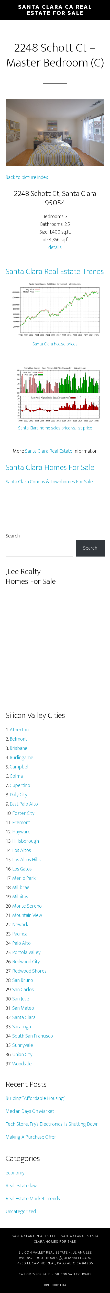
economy (15, 1172)
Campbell (20, 766)
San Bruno (22, 980)
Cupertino (20, 785)
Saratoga (21, 1026)
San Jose (20, 998)
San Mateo (23, 1008)
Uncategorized (21, 1211)
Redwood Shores (29, 971)
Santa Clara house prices (55, 344)
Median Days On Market (30, 1111)
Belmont (18, 739)
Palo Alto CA (69, 1263)
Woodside (22, 1063)
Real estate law (21, 1185)
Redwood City (26, 961)
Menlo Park (24, 878)
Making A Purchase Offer (31, 1137)
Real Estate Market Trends (33, 1198)
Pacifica (19, 934)
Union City (22, 1054)
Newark (20, 924)
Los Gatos (22, 869)
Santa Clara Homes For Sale (50, 467)
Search (13, 536)
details (55, 247)
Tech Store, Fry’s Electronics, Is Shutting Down (52, 1124)
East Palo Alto (24, 804)
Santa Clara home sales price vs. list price (55, 428)
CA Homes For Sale (34, 1274)
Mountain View (27, 915)
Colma (16, 776)
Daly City (18, 794)
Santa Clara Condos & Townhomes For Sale (49, 481)
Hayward (21, 831)
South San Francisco (32, 1036)
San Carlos (23, 989)
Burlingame (21, 757)
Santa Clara (24, 1017)
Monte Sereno (27, 906)
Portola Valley (26, 952)
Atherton (19, 729)
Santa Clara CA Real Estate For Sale (55, 10)
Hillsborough (25, 841)
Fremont (21, 822)
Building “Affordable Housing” (35, 1098)
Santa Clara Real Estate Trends (55, 271)
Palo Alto (21, 943)
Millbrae (20, 887)
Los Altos (21, 850)
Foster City (23, 813)
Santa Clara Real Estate (48, 451)
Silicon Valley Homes (73, 1274)
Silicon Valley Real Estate (43, 1252)
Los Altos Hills (26, 859)
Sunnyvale (22, 1045)
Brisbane (18, 748)
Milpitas (20, 896)
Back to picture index (27, 177)
